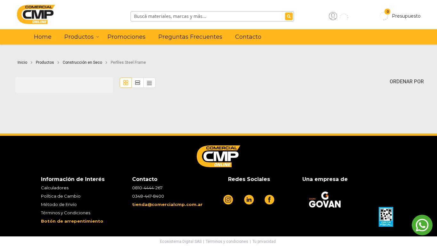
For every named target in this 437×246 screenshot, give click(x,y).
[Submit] (289, 16)
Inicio (23, 62)
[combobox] (212, 16)
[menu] (232, 37)
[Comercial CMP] (67, 16)
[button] (339, 16)
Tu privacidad (264, 241)
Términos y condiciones (227, 241)
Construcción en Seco (83, 62)
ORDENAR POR (408, 81)
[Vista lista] (137, 83)
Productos (45, 62)
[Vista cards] (126, 83)
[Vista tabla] (149, 83)
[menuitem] (43, 37)
